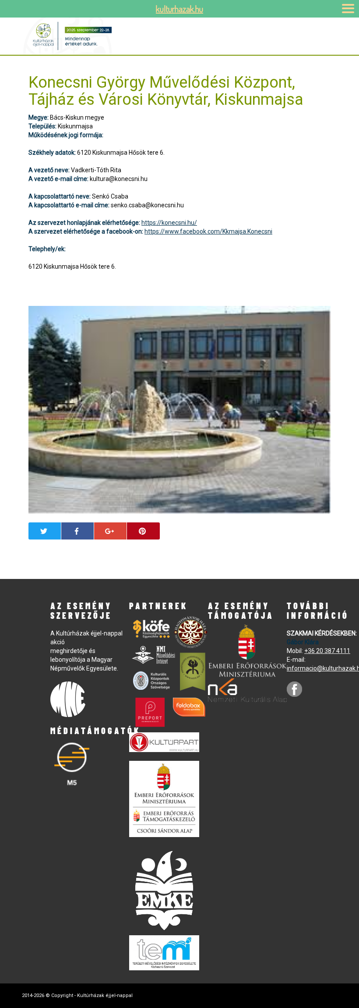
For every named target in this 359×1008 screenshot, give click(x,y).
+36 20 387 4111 (327, 650)
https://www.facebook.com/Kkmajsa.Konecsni (208, 231)
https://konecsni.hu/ (169, 222)
